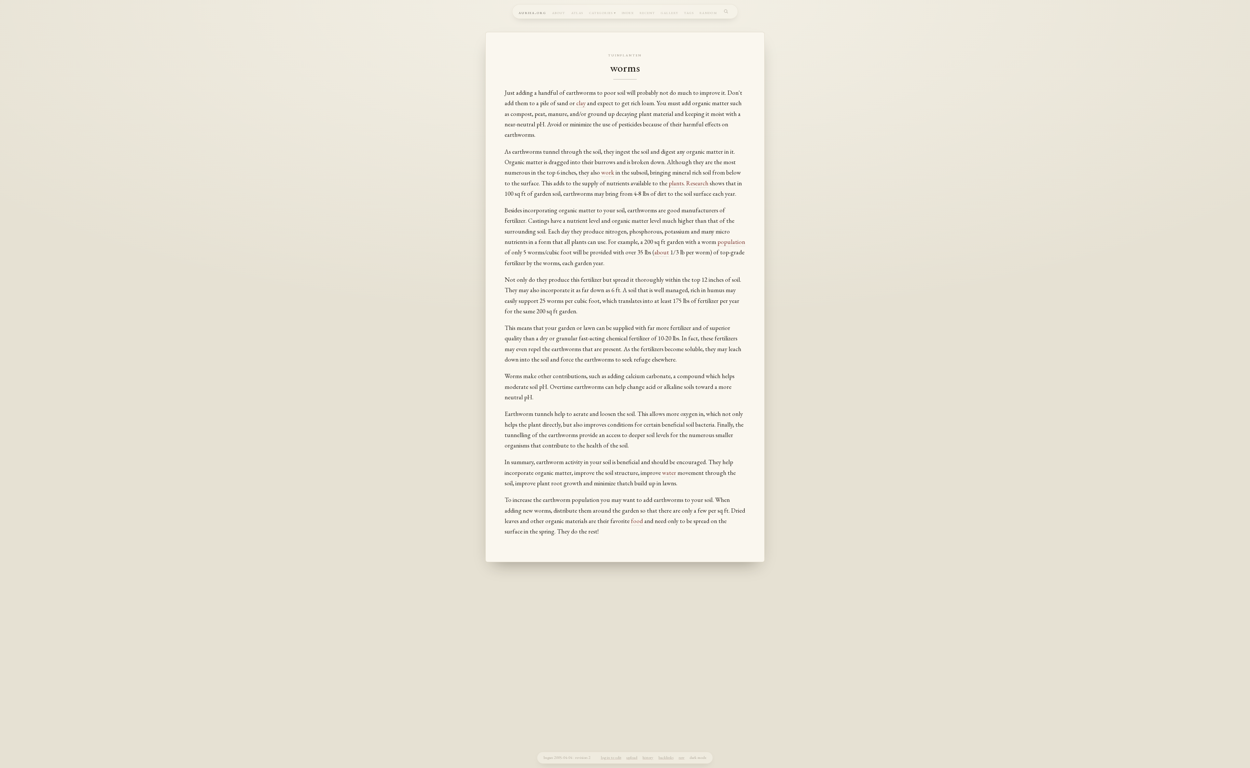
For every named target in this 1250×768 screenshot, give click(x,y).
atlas (577, 12)
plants (676, 183)
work (607, 172)
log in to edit (611, 757)
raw (682, 757)
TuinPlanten (625, 55)
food (637, 521)
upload (631, 757)
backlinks (666, 757)
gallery (669, 12)
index (628, 12)
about (558, 12)
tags (689, 12)
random (708, 12)
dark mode (697, 757)
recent (647, 12)
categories (601, 12)
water (669, 473)
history (648, 757)
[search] (726, 11)
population (731, 242)
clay (581, 103)
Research (697, 183)
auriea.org (532, 12)
